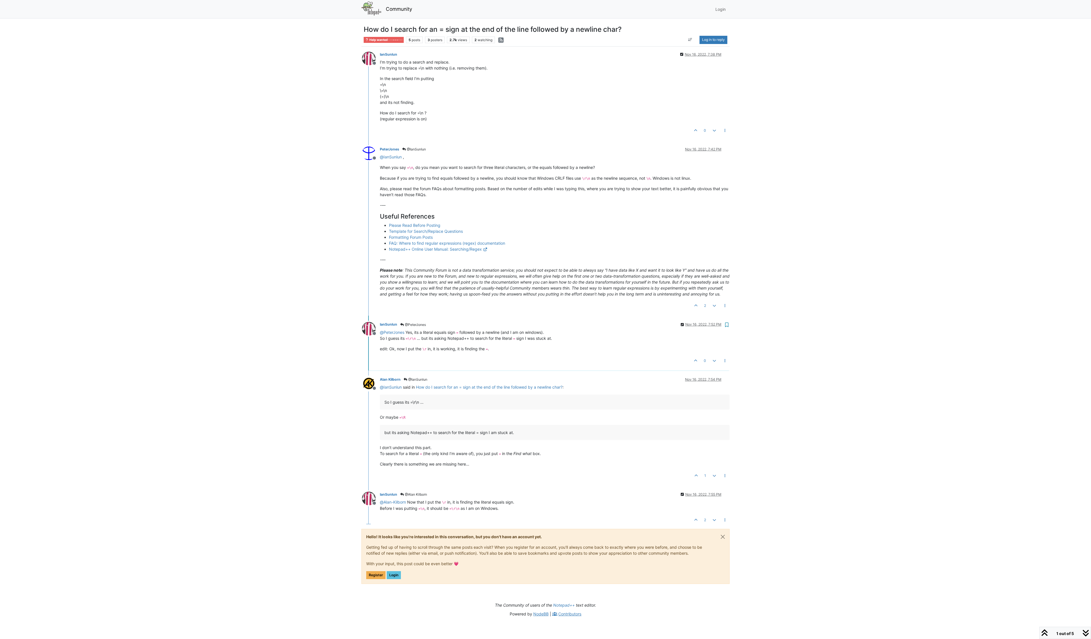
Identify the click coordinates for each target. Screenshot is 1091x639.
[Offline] (371, 58)
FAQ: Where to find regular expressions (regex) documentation (447, 243)
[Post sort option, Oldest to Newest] (690, 40)
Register (376, 575)
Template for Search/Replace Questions (426, 231)
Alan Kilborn (390, 379)
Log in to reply (713, 39)
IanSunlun (388, 54)
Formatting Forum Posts (411, 237)
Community (399, 9)
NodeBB (541, 613)
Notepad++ (564, 605)
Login (393, 575)
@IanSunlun (416, 149)
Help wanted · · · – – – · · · (385, 40)
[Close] (722, 536)
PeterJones (389, 149)
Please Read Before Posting (414, 225)
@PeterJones (415, 324)
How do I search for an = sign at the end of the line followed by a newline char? (489, 387)
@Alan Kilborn (415, 494)
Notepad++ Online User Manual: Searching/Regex (435, 249)
